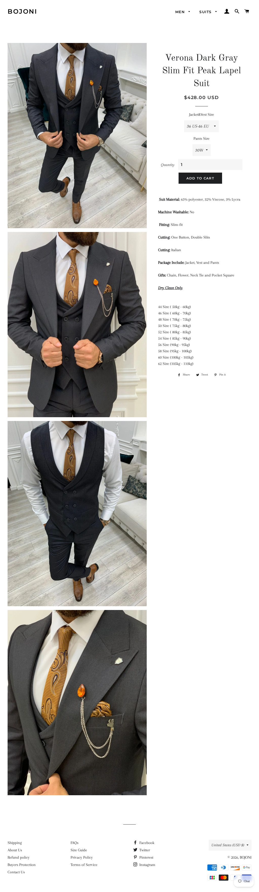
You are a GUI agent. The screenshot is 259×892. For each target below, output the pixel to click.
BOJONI (22, 11)
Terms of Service (84, 864)
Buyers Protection (22, 864)
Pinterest (145, 857)
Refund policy (19, 857)
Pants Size (201, 138)
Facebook (146, 842)
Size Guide (79, 850)
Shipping (15, 842)
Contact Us (16, 872)
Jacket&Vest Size (201, 114)
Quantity (168, 164)
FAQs (74, 842)
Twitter (144, 850)
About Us (15, 850)
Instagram (146, 864)
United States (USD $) (227, 845)
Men (180, 12)
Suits (206, 12)
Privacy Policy (82, 857)
